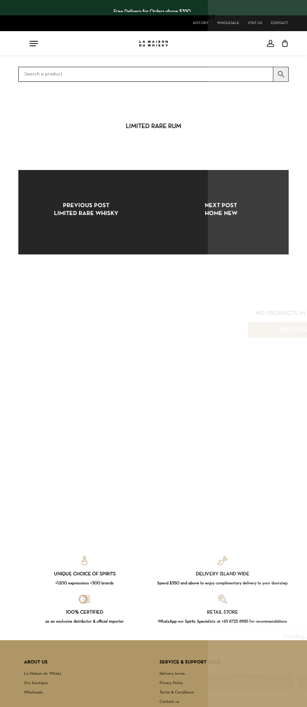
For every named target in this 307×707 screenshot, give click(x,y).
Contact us (169, 702)
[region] (152, 8)
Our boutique (36, 683)
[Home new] (221, 212)
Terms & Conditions (176, 692)
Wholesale (33, 692)
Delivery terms (172, 673)
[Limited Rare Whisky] (86, 212)
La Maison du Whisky (42, 673)
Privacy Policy (171, 683)
